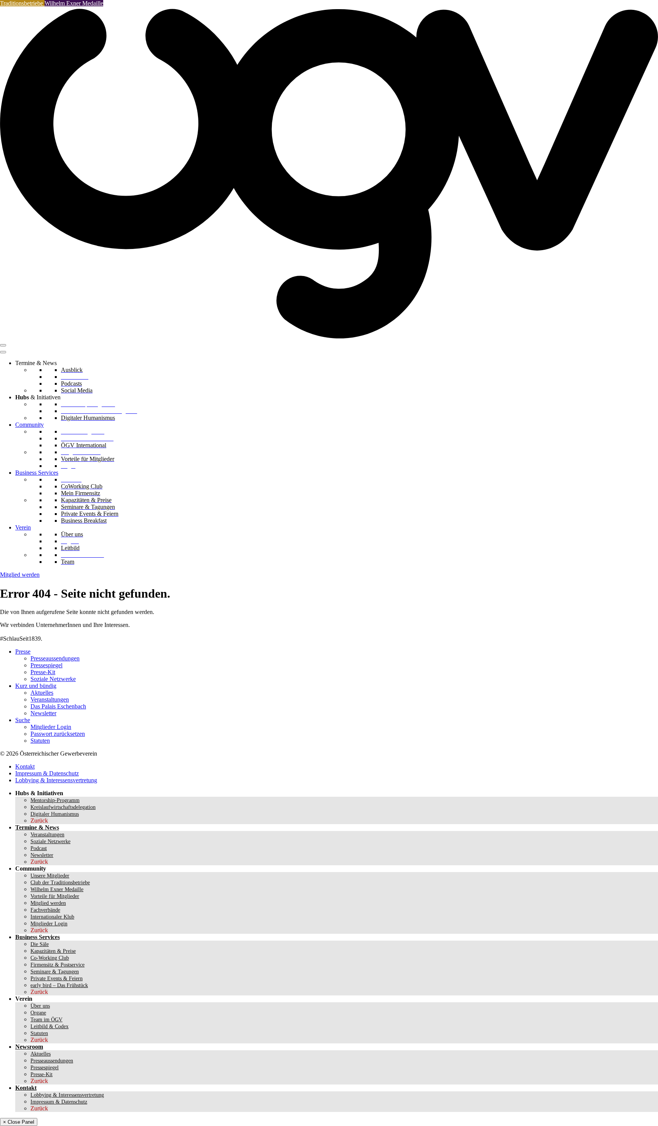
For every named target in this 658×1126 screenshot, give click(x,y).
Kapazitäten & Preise (53, 951)
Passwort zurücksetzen (57, 733)
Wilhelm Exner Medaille (74, 3)
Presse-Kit (42, 672)
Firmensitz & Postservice (57, 965)
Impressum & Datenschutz (47, 773)
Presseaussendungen (55, 658)
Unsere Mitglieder (49, 876)
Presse (22, 651)
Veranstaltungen (49, 699)
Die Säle (39, 944)
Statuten (40, 740)
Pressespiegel (46, 665)
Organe (38, 1013)
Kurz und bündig (35, 686)
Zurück (39, 820)
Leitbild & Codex (49, 1026)
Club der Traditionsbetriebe (60, 882)
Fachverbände (45, 910)
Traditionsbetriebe (22, 3)
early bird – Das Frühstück (59, 985)
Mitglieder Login (50, 727)
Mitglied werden (20, 574)
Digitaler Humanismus (54, 814)
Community (29, 424)
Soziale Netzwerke (53, 679)
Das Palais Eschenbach (58, 706)
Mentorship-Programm (55, 800)
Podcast (38, 848)
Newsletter (43, 713)
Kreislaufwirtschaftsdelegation (63, 807)
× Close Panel (18, 1122)
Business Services (36, 472)
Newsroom (29, 1046)
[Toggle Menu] (3, 352)
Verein (23, 527)
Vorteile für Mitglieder (54, 896)
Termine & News (37, 827)
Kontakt (25, 766)
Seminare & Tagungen (54, 971)
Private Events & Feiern (56, 978)
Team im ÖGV (46, 1019)
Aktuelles (41, 692)
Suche (22, 720)
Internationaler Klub (52, 917)
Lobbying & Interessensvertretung (56, 780)
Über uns (40, 1006)
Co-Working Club (49, 958)
